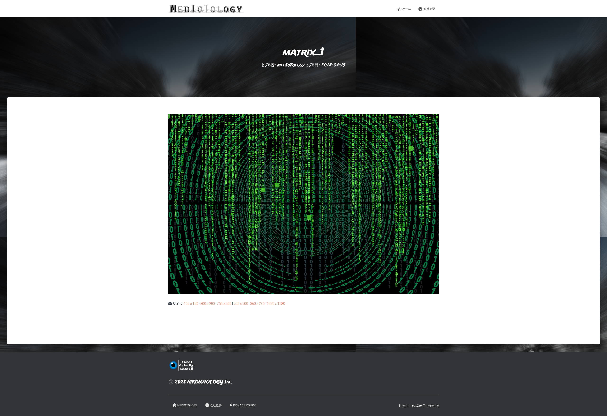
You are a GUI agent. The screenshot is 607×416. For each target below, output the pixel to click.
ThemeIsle (431, 406)
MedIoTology (187, 405)
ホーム (406, 8)
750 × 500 (224, 304)
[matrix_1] (303, 204)
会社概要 (429, 8)
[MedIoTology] (206, 8)
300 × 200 (207, 304)
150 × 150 (191, 304)
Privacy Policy (244, 405)
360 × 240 (257, 304)
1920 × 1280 (276, 304)
